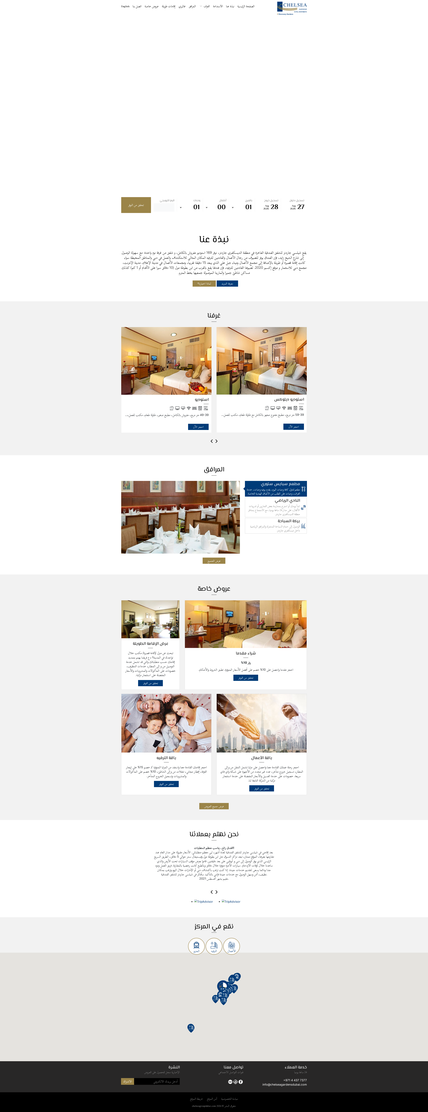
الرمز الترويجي (167, 201)
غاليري (182, 6)
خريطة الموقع (196, 1098)
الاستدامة (218, 6)
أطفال (222, 201)
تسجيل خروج (271, 201)
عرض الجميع (214, 560)
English (125, 6)
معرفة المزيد (227, 283)
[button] (225, 996)
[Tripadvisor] (230, 1081)
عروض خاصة (152, 6)
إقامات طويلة (168, 6)
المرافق (192, 6)
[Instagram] (235, 1081)
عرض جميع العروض (214, 806)
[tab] (276, 489)
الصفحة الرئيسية (245, 6)
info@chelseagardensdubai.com (284, 1084)
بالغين (248, 201)
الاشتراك (127, 1081)
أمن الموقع (212, 1098)
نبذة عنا (230, 6)
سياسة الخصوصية (229, 1098)
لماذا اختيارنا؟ (204, 283)
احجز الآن (198, 426)
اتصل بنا (137, 6)
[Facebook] (240, 1081)
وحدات (196, 201)
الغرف (207, 6)
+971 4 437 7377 (295, 1080)
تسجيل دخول (297, 201)
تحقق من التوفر (136, 205)
